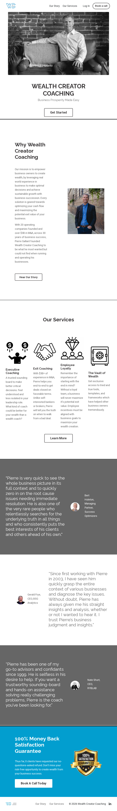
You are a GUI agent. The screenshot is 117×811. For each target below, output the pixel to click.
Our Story (54, 5)
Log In (86, 5)
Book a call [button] (101, 6)
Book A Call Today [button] (33, 783)
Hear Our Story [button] (28, 277)
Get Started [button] (58, 112)
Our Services (70, 5)
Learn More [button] (58, 438)
